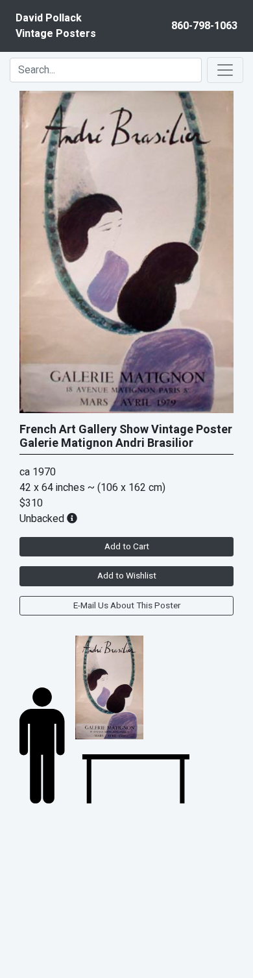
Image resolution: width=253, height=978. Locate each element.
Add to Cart (126, 546)
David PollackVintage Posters (56, 26)
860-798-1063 (204, 26)
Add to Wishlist (126, 575)
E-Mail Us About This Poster (126, 605)
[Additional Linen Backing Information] (72, 519)
